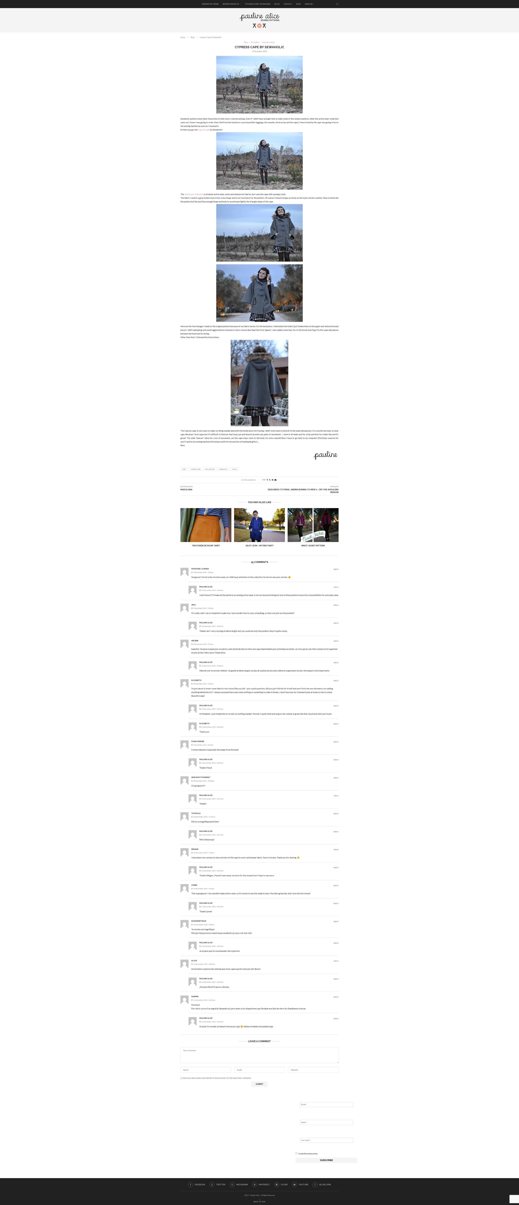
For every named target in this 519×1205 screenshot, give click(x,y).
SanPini (194, 997)
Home (182, 37)
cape (184, 469)
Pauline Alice (205, 587)
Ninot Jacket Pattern (313, 546)
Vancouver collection (193, 194)
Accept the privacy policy (307, 1153)
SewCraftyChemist (200, 777)
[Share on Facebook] (267, 480)
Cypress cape (204, 129)
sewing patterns (210, 4)
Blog (277, 4)
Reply (336, 569)
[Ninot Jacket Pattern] (313, 525)
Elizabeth (196, 680)
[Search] (337, 4)
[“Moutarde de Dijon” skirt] (205, 525)
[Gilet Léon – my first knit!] (259, 525)
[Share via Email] (275, 480)
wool (234, 469)
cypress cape (195, 469)
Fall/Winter (210, 469)
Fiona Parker (197, 741)
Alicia (194, 961)
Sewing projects (231, 4)
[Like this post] (264, 480)
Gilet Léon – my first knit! (259, 546)
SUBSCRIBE (326, 1160)
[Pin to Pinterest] (272, 480)
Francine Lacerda (200, 569)
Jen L (193, 605)
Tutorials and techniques (257, 4)
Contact (288, 4)
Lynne (194, 885)
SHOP (298, 4)
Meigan (194, 849)
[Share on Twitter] (270, 480)
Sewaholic (223, 469)
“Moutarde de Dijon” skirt (206, 546)
